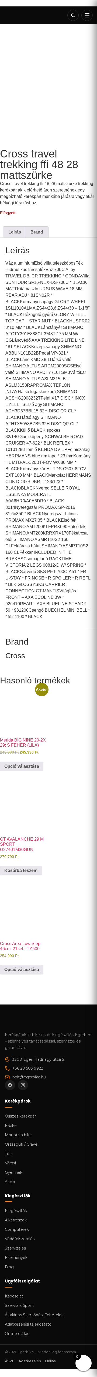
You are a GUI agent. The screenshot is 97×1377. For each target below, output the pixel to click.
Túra (9, 1153)
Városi (10, 1163)
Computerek (17, 1229)
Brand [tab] (36, 232)
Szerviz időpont (19, 1305)
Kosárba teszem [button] (20, 870)
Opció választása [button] (21, 766)
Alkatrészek (16, 1220)
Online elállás (17, 1333)
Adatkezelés (30, 1361)
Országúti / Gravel (21, 1144)
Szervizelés (15, 1248)
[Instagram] (23, 1085)
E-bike (11, 1125)
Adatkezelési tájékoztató (28, 1324)
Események (16, 1257)
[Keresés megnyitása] (73, 15)
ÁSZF (9, 1361)
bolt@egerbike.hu (29, 1077)
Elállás (50, 1361)
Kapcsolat (14, 1296)
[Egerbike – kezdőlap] (22, 15)
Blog (9, 1267)
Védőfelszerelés (19, 1238)
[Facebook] (10, 1085)
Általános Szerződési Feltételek (34, 1314)
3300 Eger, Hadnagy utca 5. (38, 1059)
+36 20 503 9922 (27, 1068)
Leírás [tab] (14, 232)
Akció (10, 1181)
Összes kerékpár (20, 1116)
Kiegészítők (16, 1210)
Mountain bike (18, 1135)
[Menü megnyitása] (87, 15)
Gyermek (13, 1172)
